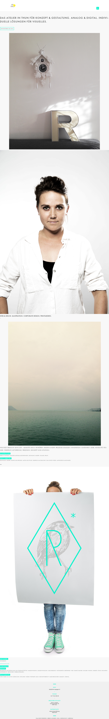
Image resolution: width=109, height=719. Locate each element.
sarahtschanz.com (4, 663)
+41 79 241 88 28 (54, 696)
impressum (54, 712)
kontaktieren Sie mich (7, 28)
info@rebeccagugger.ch (54, 689)
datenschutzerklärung (54, 711)
